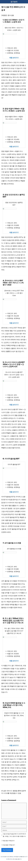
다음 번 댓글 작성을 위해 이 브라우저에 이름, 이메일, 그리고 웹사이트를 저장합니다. (14, 835)
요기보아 (14, 2)
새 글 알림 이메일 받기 (9, 845)
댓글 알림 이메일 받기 (9, 840)
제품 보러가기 (14, 58)
